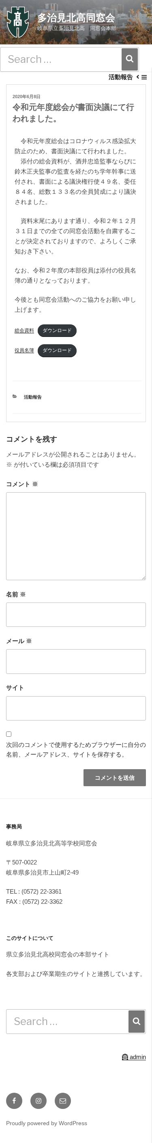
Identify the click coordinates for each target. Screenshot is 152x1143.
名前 (16, 594)
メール (19, 640)
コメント (22, 483)
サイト (15, 687)
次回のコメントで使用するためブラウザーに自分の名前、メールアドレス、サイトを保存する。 (76, 749)
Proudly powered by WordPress (46, 1123)
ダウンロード (57, 330)
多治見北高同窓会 (76, 17)
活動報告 (33, 397)
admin (137, 1056)
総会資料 (24, 330)
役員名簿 (24, 350)
